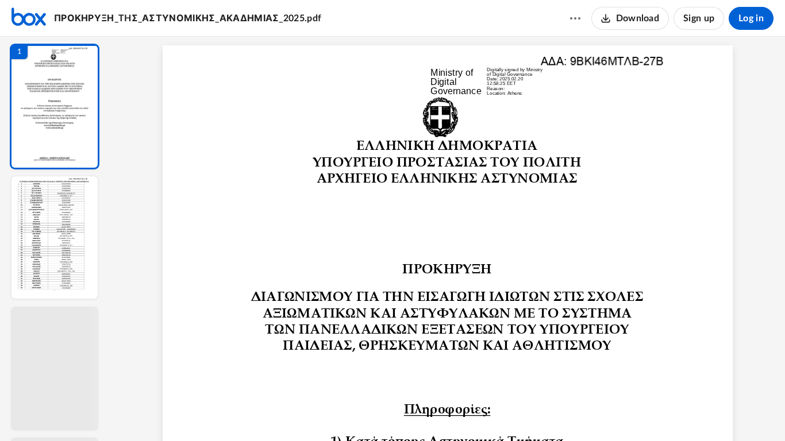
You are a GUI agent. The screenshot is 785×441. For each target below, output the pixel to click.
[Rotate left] (511, 413)
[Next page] (425, 413)
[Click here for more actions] (575, 18)
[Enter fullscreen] (553, 413)
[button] (54, 106)
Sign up (698, 18)
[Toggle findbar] (362, 413)
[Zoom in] (488, 413)
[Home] (28, 18)
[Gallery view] (533, 413)
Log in (751, 18)
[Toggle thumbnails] (342, 413)
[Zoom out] (449, 413)
